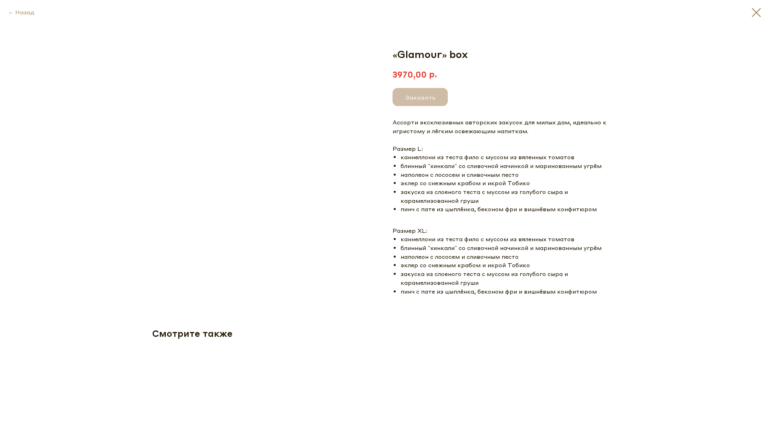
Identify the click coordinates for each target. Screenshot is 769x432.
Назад (24, 12)
